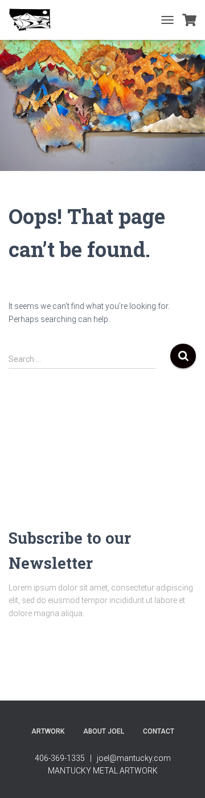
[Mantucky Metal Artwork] (34, 20)
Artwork (47, 731)
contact (158, 731)
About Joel (103, 731)
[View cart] (189, 20)
